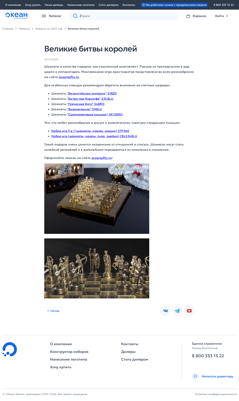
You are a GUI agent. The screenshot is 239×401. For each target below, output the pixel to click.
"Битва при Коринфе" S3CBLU (90, 99)
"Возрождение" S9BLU (84, 109)
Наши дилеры (54, 5)
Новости (24, 28)
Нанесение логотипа (80, 5)
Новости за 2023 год (48, 28)
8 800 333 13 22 (224, 4)
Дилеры (128, 351)
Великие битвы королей (83, 28)
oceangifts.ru (69, 77)
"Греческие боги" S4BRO (86, 104)
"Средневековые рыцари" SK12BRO (95, 114)
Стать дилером (108, 5)
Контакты (129, 5)
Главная (7, 28)
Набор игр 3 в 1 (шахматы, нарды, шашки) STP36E (90, 131)
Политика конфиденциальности (216, 394)
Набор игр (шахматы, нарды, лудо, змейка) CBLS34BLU (94, 136)
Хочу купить (33, 5)
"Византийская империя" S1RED (92, 93)
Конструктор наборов (69, 351)
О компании (13, 5)
